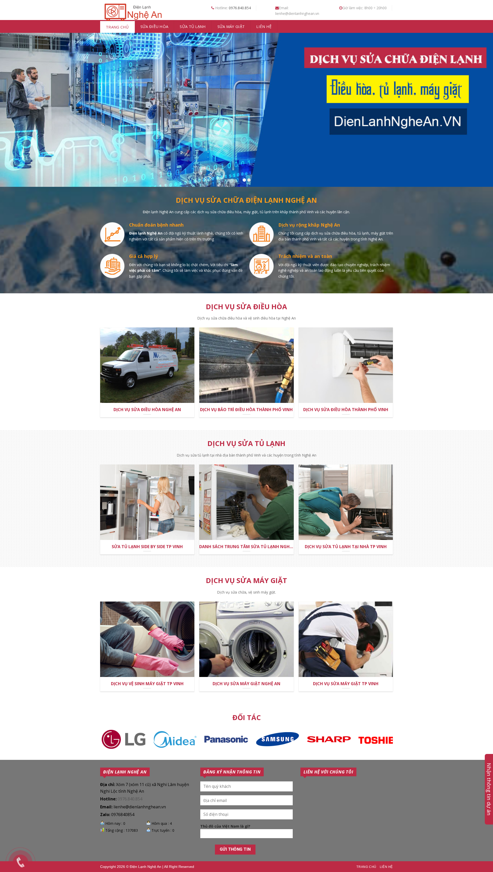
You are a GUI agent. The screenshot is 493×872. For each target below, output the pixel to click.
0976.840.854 (240, 7)
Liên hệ (263, 26)
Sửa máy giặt (231, 26)
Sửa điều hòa (154, 26)
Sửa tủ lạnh (193, 26)
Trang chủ (117, 27)
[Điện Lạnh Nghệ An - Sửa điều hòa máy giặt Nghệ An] (132, 11)
